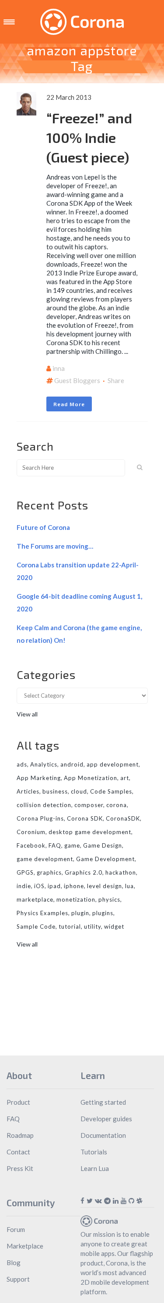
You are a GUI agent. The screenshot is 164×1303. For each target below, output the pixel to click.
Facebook (31, 845)
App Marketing (39, 777)
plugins (102, 912)
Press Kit (20, 1168)
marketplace (35, 899)
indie (24, 885)
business (55, 791)
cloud (79, 791)
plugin (80, 912)
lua (129, 885)
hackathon (120, 872)
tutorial (70, 926)
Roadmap (20, 1135)
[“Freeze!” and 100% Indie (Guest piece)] (26, 103)
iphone (74, 885)
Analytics (43, 764)
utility (92, 926)
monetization (75, 899)
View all (27, 714)
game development (45, 858)
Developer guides (106, 1119)
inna (58, 368)
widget (114, 926)
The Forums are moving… (55, 546)
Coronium (31, 831)
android (72, 764)
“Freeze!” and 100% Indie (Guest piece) (89, 137)
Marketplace (25, 1246)
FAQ (55, 845)
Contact (18, 1152)
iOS (39, 885)
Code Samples (111, 791)
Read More (69, 404)
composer (88, 804)
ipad (54, 885)
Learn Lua (94, 1168)
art (124, 777)
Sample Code (36, 926)
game (72, 845)
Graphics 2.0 (83, 872)
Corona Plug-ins (40, 818)
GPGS (25, 872)
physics (109, 899)
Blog (14, 1262)
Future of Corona (43, 527)
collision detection (44, 804)
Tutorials (93, 1152)
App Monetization (90, 777)
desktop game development (90, 831)
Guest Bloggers (77, 380)
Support (18, 1279)
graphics (49, 872)
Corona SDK (85, 818)
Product (18, 1102)
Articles (28, 791)
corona (116, 804)
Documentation (103, 1135)
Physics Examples (42, 912)
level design (104, 885)
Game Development (105, 858)
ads (22, 764)
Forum (16, 1229)
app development (113, 764)
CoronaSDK (123, 818)
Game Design (102, 845)
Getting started (103, 1102)
